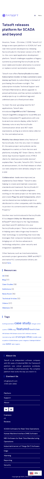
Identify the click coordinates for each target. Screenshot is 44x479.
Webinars (6, 308)
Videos (5, 303)
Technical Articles (9, 298)
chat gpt (33, 324)
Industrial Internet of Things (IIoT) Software (21, 446)
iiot (23, 333)
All (3, 276)
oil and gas (20, 337)
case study (22, 323)
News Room (7, 294)
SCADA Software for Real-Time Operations (21, 429)
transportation (35, 340)
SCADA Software (13, 340)
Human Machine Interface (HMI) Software (21, 433)
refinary (29, 337)
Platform (7, 393)
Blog (4, 280)
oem (13, 337)
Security (7, 465)
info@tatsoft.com (10, 381)
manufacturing (6, 337)
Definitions (6, 289)
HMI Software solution (16, 333)
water (8, 344)
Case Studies (7, 284)
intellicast (28, 333)
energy (14, 329)
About (6, 402)
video (3, 344)
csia (10, 329)
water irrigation (16, 344)
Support (7, 398)
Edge (6, 451)
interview (33, 333)
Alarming (7, 455)
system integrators (23, 340)
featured (22, 329)
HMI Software (5, 333)
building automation (8, 324)
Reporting (8, 460)
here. (9, 263)
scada (35, 337)
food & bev (34, 329)
